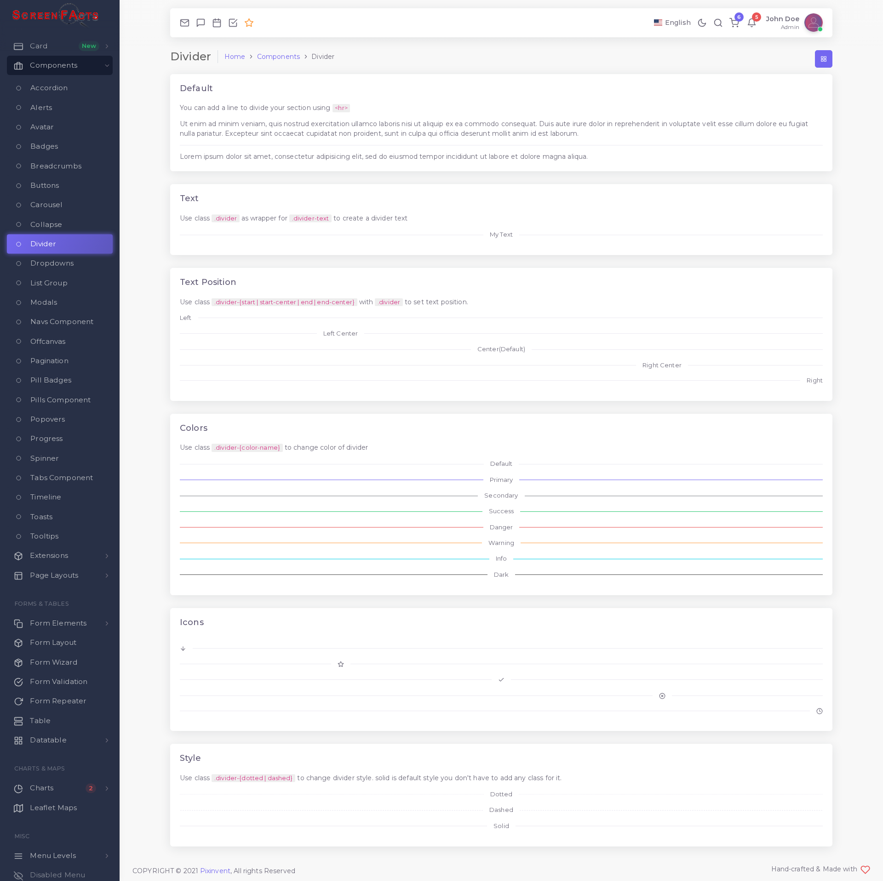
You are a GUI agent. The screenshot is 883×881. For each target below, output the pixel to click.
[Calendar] (217, 22)
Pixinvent (215, 871)
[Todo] (233, 22)
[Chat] (201, 22)
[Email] (185, 22)
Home (235, 56)
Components (278, 56)
